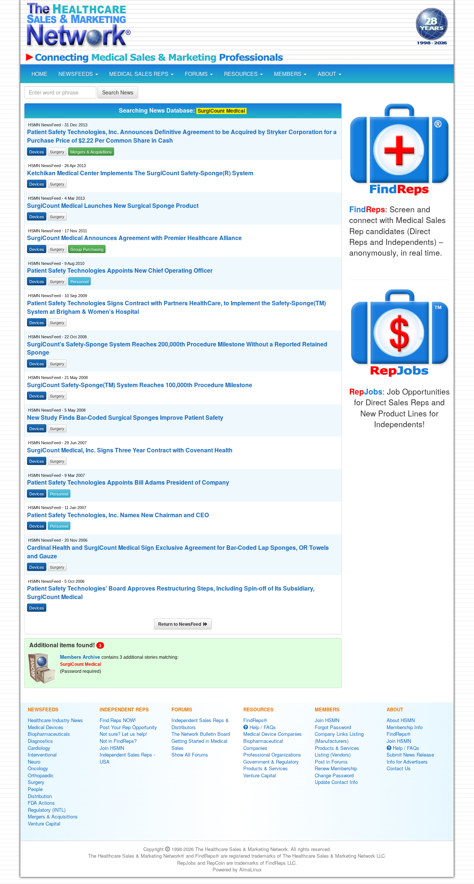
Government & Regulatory (271, 761)
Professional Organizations (272, 754)
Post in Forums (331, 761)
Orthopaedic (41, 775)
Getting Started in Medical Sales (199, 744)
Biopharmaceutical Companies (263, 744)
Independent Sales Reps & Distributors (200, 724)
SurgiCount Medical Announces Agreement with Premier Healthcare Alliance (134, 238)
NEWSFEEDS (76, 73)
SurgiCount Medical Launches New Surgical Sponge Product (112, 206)
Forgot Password (333, 727)
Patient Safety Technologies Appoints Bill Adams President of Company (128, 482)
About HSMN (401, 720)
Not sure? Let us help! (123, 733)
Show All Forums (189, 754)
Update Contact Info (336, 781)
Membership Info (405, 727)
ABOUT (328, 73)
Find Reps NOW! (118, 720)
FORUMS (197, 73)
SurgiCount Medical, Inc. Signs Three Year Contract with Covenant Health (130, 450)
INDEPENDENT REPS (124, 709)
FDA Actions (41, 802)
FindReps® (255, 720)
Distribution (40, 796)
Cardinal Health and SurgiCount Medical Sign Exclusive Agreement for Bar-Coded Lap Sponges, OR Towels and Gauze (178, 552)
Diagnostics (40, 740)
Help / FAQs (262, 727)
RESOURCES (241, 73)
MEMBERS (288, 73)
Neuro (34, 761)
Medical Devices (45, 727)
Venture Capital (44, 823)
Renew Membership (336, 768)
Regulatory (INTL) (47, 809)
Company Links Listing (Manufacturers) (339, 737)
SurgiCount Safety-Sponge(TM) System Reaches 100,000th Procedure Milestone (139, 385)
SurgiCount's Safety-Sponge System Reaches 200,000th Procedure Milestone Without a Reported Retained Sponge (177, 348)
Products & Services (265, 768)
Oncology (38, 768)
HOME (39, 73)
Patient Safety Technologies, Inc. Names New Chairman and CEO (118, 515)
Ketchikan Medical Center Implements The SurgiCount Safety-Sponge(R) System (140, 173)
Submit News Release (410, 754)
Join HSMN (112, 747)
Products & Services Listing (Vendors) (337, 751)
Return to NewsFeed (180, 624)
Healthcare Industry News (55, 720)
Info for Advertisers (407, 761)
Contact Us (399, 768)
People (35, 788)
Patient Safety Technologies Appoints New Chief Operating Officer (120, 270)
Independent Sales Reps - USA (127, 758)
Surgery (36, 781)
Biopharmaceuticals (49, 733)
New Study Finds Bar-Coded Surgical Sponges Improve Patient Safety (125, 417)
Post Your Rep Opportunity (128, 727)
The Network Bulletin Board (200, 733)
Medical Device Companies (272, 733)
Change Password (334, 775)
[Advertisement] (272, 27)
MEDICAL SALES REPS (139, 73)
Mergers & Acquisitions (53, 816)
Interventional (42, 754)
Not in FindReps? (118, 740)
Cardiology (39, 747)
